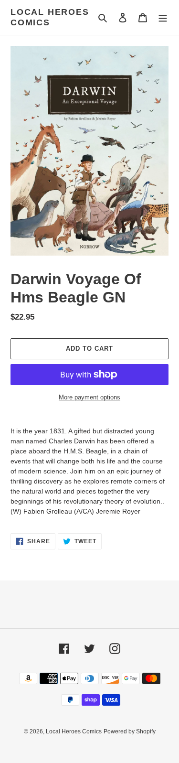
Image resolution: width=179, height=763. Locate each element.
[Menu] (163, 17)
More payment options (89, 397)
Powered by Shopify (130, 731)
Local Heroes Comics (50, 17)
